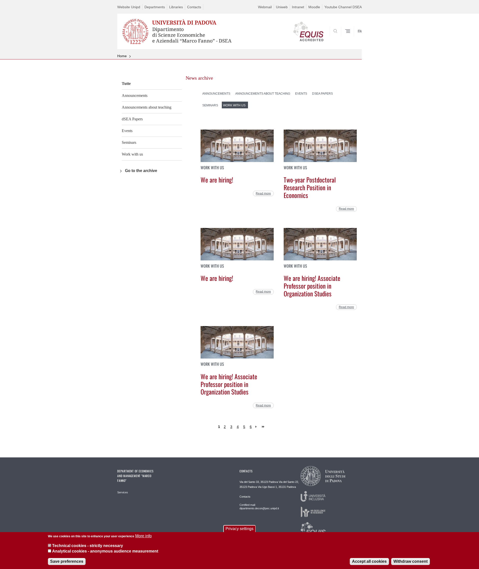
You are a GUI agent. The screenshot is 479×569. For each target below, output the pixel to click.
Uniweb (282, 7)
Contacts (194, 7)
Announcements (134, 95)
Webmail (265, 7)
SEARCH (353, 37)
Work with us (132, 154)
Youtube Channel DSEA (343, 7)
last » (263, 426)
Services (122, 492)
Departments (154, 7)
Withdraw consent (410, 561)
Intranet (298, 7)
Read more (263, 193)
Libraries (176, 7)
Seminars (129, 142)
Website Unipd (128, 7)
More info (143, 536)
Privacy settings (239, 529)
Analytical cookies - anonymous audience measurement (105, 551)
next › (257, 426)
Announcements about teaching (146, 107)
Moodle (314, 7)
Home (122, 56)
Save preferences (66, 561)
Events (127, 131)
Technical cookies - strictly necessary (87, 545)
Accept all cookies (369, 561)
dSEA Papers (132, 119)
